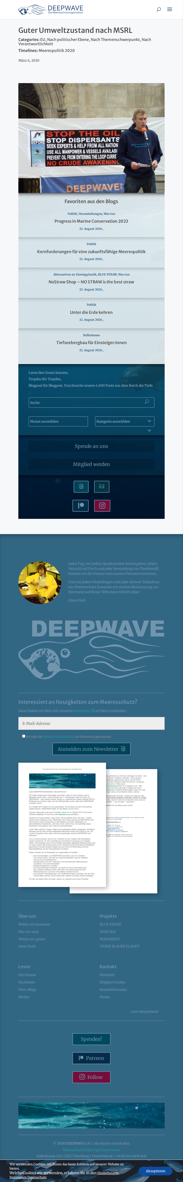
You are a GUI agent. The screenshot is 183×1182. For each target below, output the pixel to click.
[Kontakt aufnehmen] (101, 487)
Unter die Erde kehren (91, 312)
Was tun (109, 213)
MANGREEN (110, 939)
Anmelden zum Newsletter (88, 749)
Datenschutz (36, 1177)
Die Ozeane (27, 975)
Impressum (111, 1150)
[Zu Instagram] (102, 506)
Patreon (95, 1058)
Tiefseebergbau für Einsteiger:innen (91, 342)
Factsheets (26, 982)
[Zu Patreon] (80, 506)
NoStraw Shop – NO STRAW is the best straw (91, 282)
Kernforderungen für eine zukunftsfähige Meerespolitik (91, 251)
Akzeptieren (155, 1171)
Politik (72, 213)
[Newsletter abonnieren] (81, 487)
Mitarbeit (107, 975)
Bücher (24, 997)
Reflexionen (91, 335)
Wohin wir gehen (31, 939)
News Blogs (27, 989)
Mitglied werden (91, 464)
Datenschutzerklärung (59, 736)
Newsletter (82, 711)
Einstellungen (107, 1173)
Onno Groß (27, 946)
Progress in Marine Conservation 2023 (91, 221)
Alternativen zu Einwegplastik (75, 274)
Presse (105, 997)
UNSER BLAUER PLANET (120, 946)
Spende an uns (91, 446)
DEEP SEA (108, 932)
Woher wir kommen (34, 924)
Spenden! (91, 1039)
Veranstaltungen (90, 213)
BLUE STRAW (107, 274)
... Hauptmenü (142, 1011)
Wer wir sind (28, 932)
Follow (95, 1077)
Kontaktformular (113, 989)
